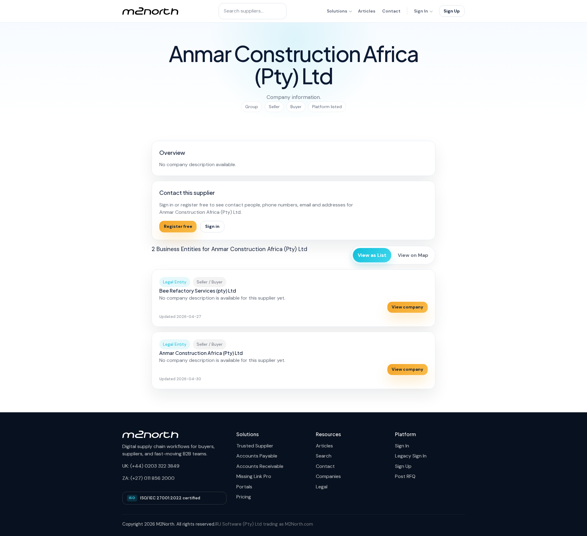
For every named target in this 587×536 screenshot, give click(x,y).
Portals (244, 486)
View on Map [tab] (413, 255)
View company (407, 307)
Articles (366, 11)
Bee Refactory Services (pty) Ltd (197, 290)
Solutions (337, 11)
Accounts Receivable (259, 466)
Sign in (212, 226)
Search (323, 456)
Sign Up (452, 11)
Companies (328, 476)
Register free (178, 226)
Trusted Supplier (254, 446)
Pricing (243, 497)
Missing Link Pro (253, 476)
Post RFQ (405, 476)
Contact (391, 11)
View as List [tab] (372, 255)
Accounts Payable (256, 456)
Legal (321, 486)
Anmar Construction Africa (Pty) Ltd (201, 353)
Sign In (421, 11)
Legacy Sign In (410, 456)
